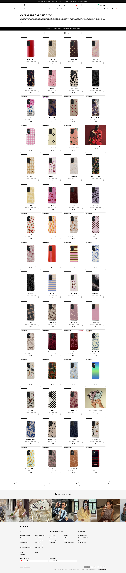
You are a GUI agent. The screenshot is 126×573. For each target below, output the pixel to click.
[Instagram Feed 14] (40, 510)
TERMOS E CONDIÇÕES (58, 569)
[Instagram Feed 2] (85, 510)
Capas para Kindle (56, 8)
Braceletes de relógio (75, 8)
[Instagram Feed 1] (63, 510)
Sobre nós (66, 535)
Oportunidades (52, 542)
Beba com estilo (29, 8)
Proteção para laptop (65, 8)
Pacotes (98, 8)
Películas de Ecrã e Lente (40, 535)
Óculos (21, 552)
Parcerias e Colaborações (69, 542)
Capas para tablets (47, 8)
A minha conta (52, 535)
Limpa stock (118, 8)
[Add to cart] (38, 63)
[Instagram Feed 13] (17, 510)
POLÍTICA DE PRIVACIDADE (70, 569)
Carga (15, 8)
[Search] (25, 5)
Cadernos (94, 8)
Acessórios (104, 8)
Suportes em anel (21, 8)
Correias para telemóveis (86, 8)
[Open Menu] (21, 5)
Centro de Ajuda (52, 537)
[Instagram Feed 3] (108, 510)
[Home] (63, 5)
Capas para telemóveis (8, 8)
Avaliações (66, 540)
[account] (101, 5)
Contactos (66, 537)
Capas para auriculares (38, 8)
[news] (98, 5)
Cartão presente (38, 549)
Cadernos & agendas (39, 547)
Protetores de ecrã (111, 8)
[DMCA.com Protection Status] (102, 569)
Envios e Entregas (53, 540)
